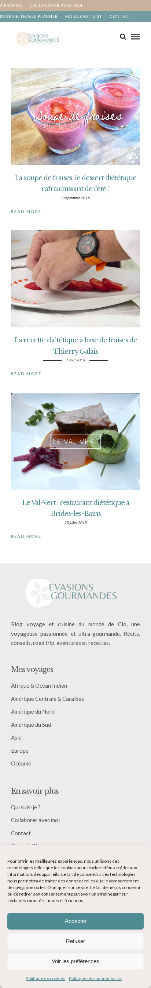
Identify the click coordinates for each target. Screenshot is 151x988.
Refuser (75, 941)
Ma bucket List (83, 16)
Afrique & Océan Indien (39, 685)
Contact (121, 16)
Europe (20, 750)
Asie (16, 737)
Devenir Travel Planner (29, 16)
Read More (26, 211)
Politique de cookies (45, 978)
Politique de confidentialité (95, 978)
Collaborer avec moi (55, 5)
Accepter (75, 921)
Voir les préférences (75, 961)
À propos (11, 5)
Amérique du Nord (33, 711)
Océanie (21, 763)
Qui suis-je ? (26, 807)
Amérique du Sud (31, 724)
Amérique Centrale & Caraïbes (47, 698)
